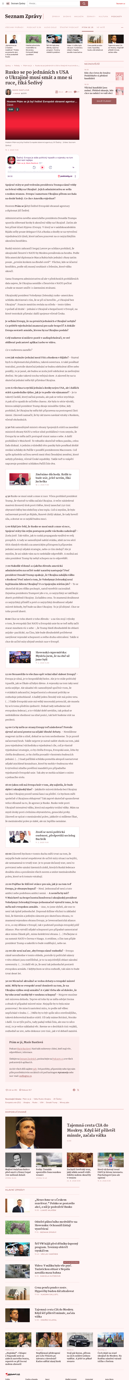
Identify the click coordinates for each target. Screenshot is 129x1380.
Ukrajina (26, 1102)
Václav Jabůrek (49, 1254)
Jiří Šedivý (57, 1099)
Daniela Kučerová (50, 1276)
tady (35, 1069)
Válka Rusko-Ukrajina (42, 1099)
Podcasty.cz (57, 1059)
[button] (13, 39)
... (122, 26)
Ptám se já (27, 1099)
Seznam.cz (120, 4)
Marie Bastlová (20, 90)
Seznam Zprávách (28, 1059)
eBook (60, 92)
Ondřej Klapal (49, 1320)
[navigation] (3, 4)
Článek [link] (10, 105)
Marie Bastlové (24, 1048)
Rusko (34, 1102)
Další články (104, 101)
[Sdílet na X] (78, 1090)
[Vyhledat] (84, 3)
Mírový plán (64, 1102)
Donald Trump (51, 1102)
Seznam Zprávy (48, 1232)
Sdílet (70, 92)
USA (41, 1102)
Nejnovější (92, 64)
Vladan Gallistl (49, 1294)
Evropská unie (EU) (13, 1102)
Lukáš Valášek (48, 1210)
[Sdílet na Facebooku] (74, 1090)
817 (78, 92)
